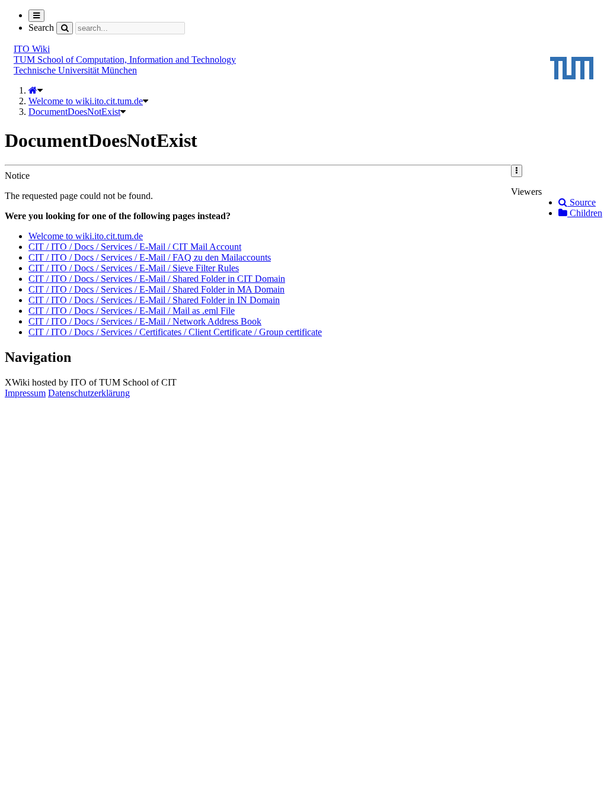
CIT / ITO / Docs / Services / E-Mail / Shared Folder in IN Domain (154, 300)
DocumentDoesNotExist (74, 112)
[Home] (32, 90)
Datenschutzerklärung (89, 393)
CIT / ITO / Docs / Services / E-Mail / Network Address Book (144, 321)
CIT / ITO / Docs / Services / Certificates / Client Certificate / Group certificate (175, 332)
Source (581, 202)
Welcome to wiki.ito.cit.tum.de (85, 101)
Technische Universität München (75, 70)
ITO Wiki (32, 49)
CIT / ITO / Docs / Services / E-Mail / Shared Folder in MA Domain (156, 289)
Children (584, 213)
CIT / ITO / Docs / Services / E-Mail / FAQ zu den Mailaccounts (149, 257)
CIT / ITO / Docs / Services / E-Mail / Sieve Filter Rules (133, 268)
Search (41, 28)
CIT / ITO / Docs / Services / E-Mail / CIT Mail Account (134, 247)
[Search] (64, 28)
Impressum (25, 393)
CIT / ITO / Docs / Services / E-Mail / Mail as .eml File (131, 311)
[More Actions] (516, 171)
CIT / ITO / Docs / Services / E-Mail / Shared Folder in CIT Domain (156, 279)
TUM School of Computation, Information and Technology (125, 59)
